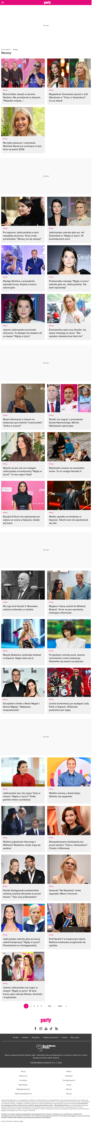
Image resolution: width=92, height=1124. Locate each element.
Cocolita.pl (23, 1080)
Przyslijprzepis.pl (69, 1080)
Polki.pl (68, 1071)
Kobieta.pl (68, 1076)
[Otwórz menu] (2, 2)
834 (49, 1006)
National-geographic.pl (23, 1093)
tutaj (21, 1121)
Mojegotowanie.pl (23, 1089)
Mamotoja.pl (23, 1085)
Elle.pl (23, 1071)
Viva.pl (68, 1085)
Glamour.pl (23, 1076)
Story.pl (69, 1093)
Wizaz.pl (69, 1089)
